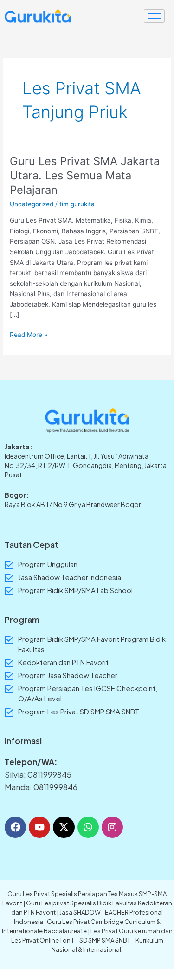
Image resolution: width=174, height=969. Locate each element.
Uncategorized (31, 204)
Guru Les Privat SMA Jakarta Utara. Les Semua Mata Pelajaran (85, 175)
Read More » (28, 334)
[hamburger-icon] (154, 16)
